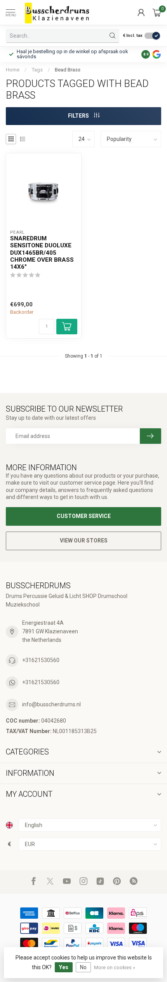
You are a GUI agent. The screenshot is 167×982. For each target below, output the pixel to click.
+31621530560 (40, 660)
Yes (63, 967)
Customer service (84, 516)
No (83, 967)
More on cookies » (114, 967)
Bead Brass (67, 70)
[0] (157, 12)
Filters (79, 116)
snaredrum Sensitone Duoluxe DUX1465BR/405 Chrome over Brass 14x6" (42, 253)
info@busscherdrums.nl (51, 704)
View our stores (84, 540)
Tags (37, 70)
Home (12, 70)
